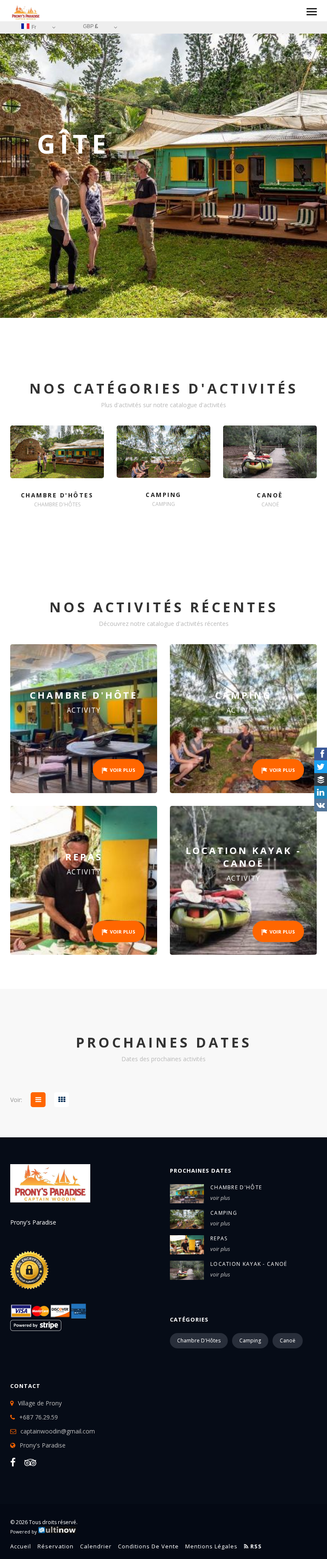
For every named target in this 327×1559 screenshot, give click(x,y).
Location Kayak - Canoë (248, 1264)
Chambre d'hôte (236, 1187)
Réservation (55, 1546)
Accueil (20, 1546)
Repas (219, 1238)
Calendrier (96, 1546)
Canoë (287, 1340)
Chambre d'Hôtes (199, 1340)
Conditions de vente (148, 1546)
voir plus (220, 1198)
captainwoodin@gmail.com (57, 1431)
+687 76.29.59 (38, 1417)
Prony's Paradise (43, 1445)
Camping (223, 1213)
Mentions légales (211, 1546)
